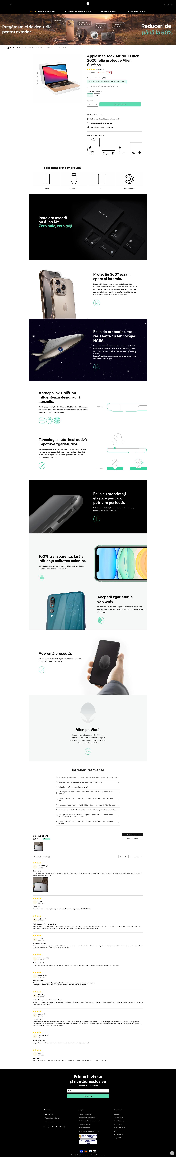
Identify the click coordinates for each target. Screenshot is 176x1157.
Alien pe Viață (84, 738)
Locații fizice (118, 1117)
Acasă (12, 48)
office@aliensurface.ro (52, 1118)
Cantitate (90, 101)
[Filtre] (126, 856)
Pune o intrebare (132, 838)
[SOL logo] (91, 1142)
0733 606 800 (48, 1114)
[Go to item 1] (38, 846)
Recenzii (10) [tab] (37, 857)
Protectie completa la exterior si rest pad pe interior (107, 81)
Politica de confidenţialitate (88, 1117)
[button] (10, 4)
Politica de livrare (85, 1124)
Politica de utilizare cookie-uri (89, 1121)
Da (97, 95)
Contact (116, 1114)
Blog (115, 1131)
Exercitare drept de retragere (89, 1131)
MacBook (19, 48)
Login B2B (117, 1138)
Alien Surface (80, 1155)
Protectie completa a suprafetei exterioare (103, 86)
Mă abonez (88, 1096)
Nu (90, 95)
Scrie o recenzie (132, 835)
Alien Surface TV (119, 1128)
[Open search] (121, 856)
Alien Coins (118, 1124)
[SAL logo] (91, 1136)
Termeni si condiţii (85, 1114)
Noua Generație (119, 1121)
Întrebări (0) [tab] (46, 857)
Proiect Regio (118, 1134)
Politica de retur (84, 1128)
